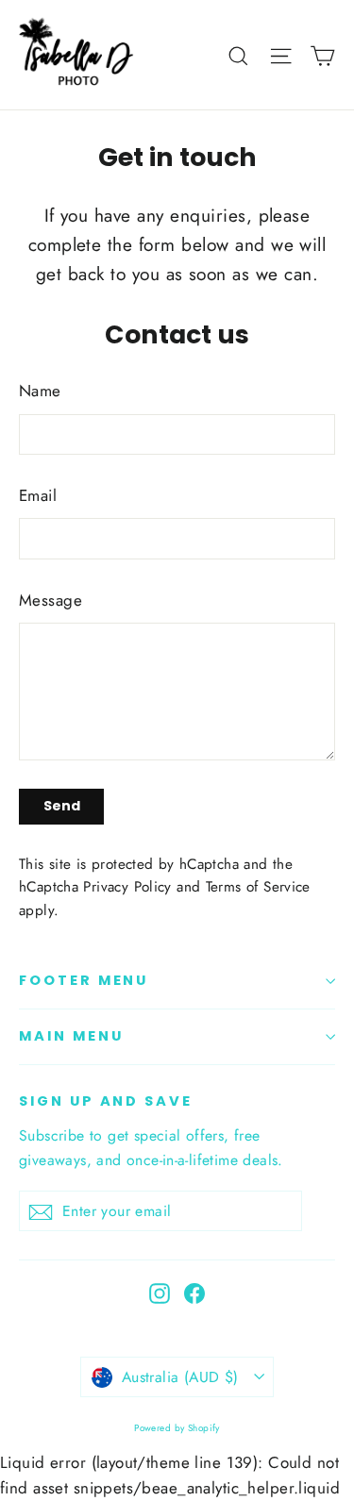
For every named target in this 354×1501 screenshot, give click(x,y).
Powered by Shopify (177, 1428)
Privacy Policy (127, 886)
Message (50, 600)
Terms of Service (258, 886)
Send (61, 805)
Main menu (71, 1035)
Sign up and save (106, 1101)
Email (38, 495)
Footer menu (83, 980)
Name (40, 390)
